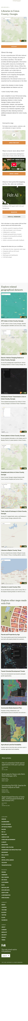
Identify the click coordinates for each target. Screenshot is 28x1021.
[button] (26, 2)
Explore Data (5, 7)
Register (14, 212)
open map (14, 46)
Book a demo (14, 173)
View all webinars (14, 216)
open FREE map (14, 142)
